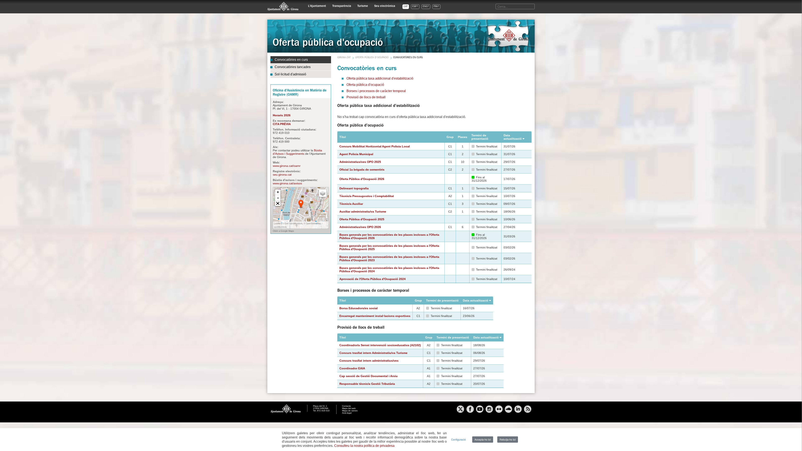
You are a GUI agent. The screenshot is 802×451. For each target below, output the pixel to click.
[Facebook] (470, 409)
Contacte (346, 406)
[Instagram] (489, 409)
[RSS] (528, 409)
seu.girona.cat (282, 174)
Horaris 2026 (282, 115)
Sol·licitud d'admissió (290, 74)
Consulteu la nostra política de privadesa (364, 445)
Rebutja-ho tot (508, 439)
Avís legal (347, 413)
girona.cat (344, 58)
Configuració (458, 439)
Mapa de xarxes (350, 410)
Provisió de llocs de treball (366, 97)
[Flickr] (499, 409)
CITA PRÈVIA (282, 124)
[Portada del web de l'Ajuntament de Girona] (283, 6)
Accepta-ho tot (483, 439)
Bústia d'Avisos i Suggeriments (297, 152)
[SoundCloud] (508, 409)
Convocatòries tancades (293, 67)
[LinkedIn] (518, 409)
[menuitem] (317, 5)
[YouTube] (479, 409)
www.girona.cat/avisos (287, 183)
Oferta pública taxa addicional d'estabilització (379, 78)
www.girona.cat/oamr (287, 165)
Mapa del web (349, 408)
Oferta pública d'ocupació (371, 58)
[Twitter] (460, 409)
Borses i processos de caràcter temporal (376, 91)
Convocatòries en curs (291, 59)
